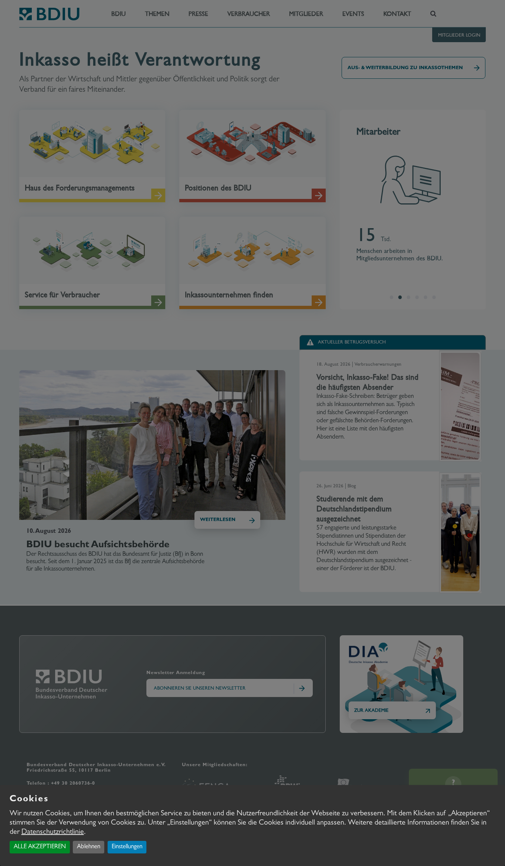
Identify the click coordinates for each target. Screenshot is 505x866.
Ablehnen (88, 847)
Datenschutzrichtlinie (52, 832)
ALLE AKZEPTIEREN (40, 847)
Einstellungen (127, 847)
